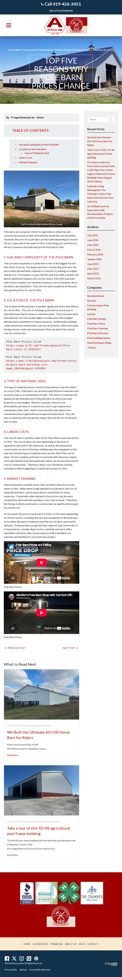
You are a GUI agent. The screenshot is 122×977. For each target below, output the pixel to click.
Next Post (69, 648)
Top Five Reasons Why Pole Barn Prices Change (61, 73)
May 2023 (92, 268)
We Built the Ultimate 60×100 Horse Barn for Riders (100, 141)
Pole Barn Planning (82, 49)
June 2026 (92, 240)
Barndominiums (95, 295)
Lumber (91, 313)
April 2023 (93, 273)
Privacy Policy (11, 969)
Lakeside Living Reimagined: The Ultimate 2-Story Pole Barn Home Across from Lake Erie (100, 194)
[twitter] (14, 958)
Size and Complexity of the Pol (35, 144)
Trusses (91, 347)
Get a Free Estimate (61, 10)
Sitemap (23, 969)
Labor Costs (25, 157)
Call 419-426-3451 (63, 4)
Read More (12, 755)
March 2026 (94, 249)
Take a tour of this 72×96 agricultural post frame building (100, 153)
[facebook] (7, 958)
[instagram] (21, 958)
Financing (57, 944)
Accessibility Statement (40, 969)
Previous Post (17, 648)
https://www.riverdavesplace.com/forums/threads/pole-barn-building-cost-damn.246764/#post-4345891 (41, 364)
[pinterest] (36, 958)
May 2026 (92, 244)
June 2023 (92, 263)
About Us (71, 944)
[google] (29, 958)
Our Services (40, 944)
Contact (92, 944)
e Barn (55, 144)
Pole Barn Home (96, 323)
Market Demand (28, 162)
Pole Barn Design (62, 49)
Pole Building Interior (98, 337)
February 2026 (95, 254)
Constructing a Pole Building (37, 49)
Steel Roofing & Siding (99, 342)
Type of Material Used (36, 152)
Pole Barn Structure (103, 49)
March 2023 (94, 278)
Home (27, 944)
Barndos (91, 300)
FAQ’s (82, 944)
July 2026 (92, 235)
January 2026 (94, 259)
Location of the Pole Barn (32, 149)
